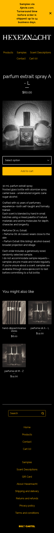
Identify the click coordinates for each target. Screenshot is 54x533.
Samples (22, 52)
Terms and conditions (27, 512)
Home (27, 427)
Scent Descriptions (40, 52)
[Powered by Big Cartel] (27, 526)
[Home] (27, 37)
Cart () (33, 58)
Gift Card (27, 476)
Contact (21, 58)
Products (8, 52)
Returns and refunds (27, 498)
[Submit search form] (43, 413)
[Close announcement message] (50, 13)
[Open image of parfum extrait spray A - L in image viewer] (27, 125)
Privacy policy (27, 505)
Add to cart (27, 171)
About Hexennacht (27, 484)
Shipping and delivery (27, 491)
